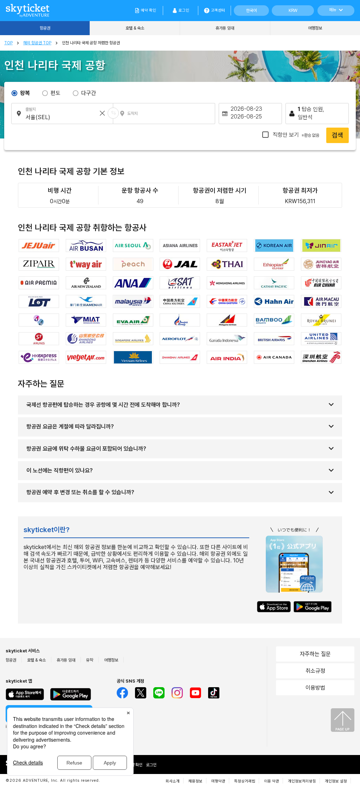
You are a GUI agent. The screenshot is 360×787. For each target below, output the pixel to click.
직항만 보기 (295, 134)
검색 (337, 135)
